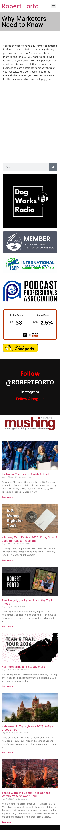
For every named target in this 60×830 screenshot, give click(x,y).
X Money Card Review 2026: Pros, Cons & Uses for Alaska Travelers (29, 539)
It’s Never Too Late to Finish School (25, 474)
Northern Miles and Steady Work (23, 666)
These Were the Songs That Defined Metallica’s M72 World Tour (26, 794)
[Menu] (53, 6)
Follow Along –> (30, 399)
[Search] (53, 167)
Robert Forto (20, 6)
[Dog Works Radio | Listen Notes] (30, 338)
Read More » (7, 497)
